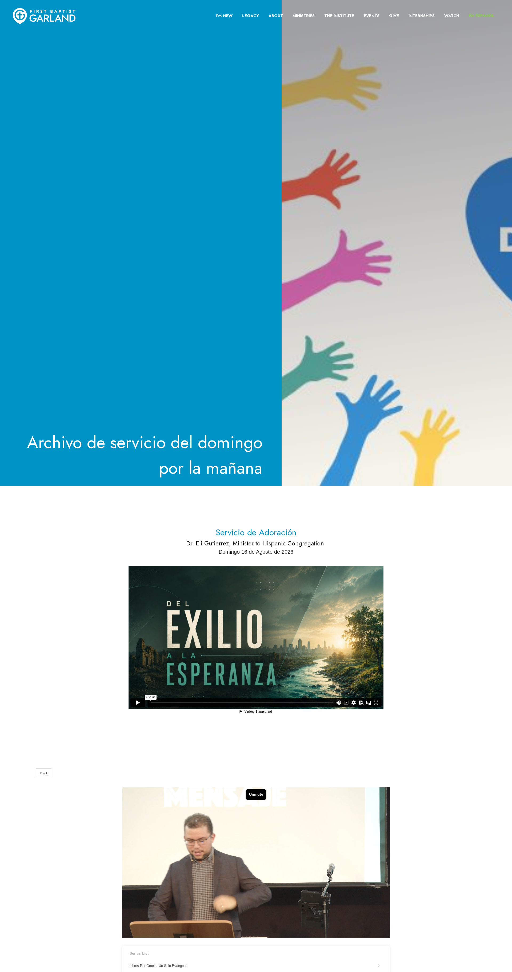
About (276, 16)
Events (371, 16)
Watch (451, 16)
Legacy (250, 16)
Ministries (304, 16)
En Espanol (481, 16)
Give (394, 16)
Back (44, 773)
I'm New (224, 16)
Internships (422, 16)
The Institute (339, 16)
